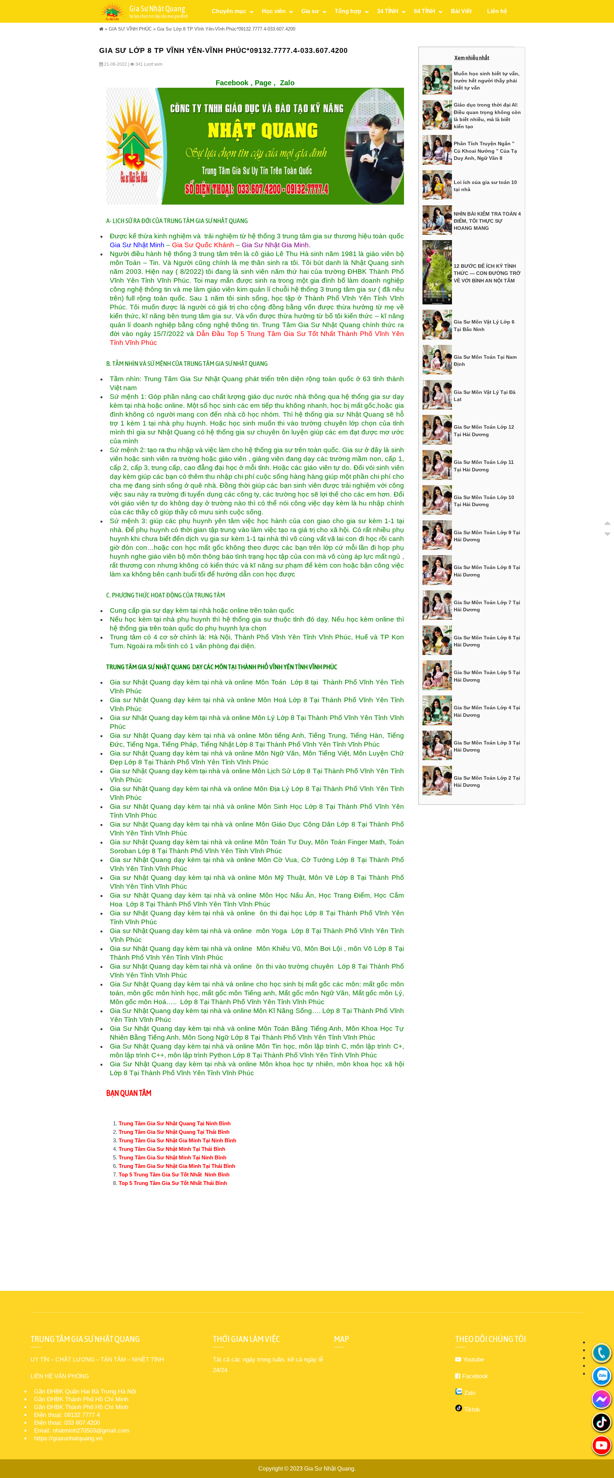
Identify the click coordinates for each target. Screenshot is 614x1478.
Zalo (287, 83)
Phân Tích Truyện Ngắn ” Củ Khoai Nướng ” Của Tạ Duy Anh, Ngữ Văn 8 (485, 151)
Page (263, 83)
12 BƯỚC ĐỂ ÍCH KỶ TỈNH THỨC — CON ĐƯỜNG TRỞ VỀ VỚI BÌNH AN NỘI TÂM (487, 273)
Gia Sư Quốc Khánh (203, 245)
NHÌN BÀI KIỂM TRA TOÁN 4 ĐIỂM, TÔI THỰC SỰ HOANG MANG (487, 221)
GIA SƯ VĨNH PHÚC (130, 29)
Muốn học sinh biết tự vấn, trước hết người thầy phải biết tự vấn (486, 81)
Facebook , (234, 83)
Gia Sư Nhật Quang (329, 1469)
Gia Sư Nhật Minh (137, 245)
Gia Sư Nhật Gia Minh (275, 245)
